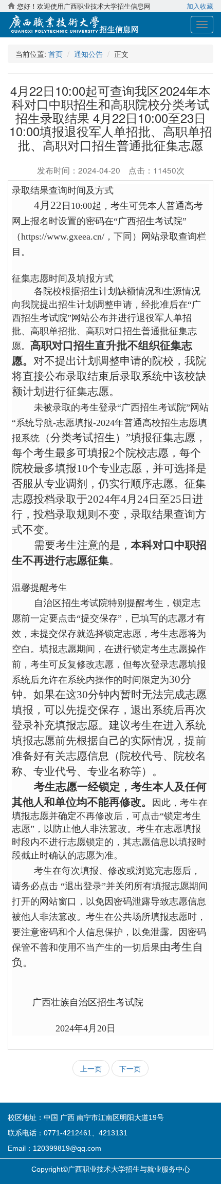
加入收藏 (200, 6)
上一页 (91, 1068)
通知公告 (88, 54)
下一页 (130, 1068)
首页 (55, 54)
